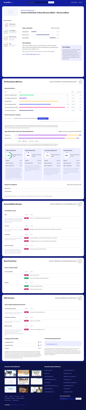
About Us (80, 2)
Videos (6, 396)
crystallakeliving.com (68, 385)
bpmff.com (46, 373)
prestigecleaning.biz (68, 391)
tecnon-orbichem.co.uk (27, 10)
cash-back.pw (47, 382)
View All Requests (43, 118)
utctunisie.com (67, 388)
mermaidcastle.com (48, 376)
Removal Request (20, 398)
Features (11, 396)
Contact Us (16, 396)
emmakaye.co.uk (67, 379)
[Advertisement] (51, 21)
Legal (22, 396)
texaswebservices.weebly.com (70, 382)
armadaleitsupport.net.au (50, 379)
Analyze (51, 2)
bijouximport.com (68, 373)
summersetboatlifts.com (69, 370)
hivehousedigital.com (49, 391)
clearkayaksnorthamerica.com (51, 385)
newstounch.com (48, 370)
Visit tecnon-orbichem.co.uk (30, 54)
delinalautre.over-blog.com (70, 376)
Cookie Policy (15, 400)
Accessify (8, 2)
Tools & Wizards (74, 2)
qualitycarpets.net (48, 388)
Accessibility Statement (10, 398)
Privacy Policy (8, 400)
